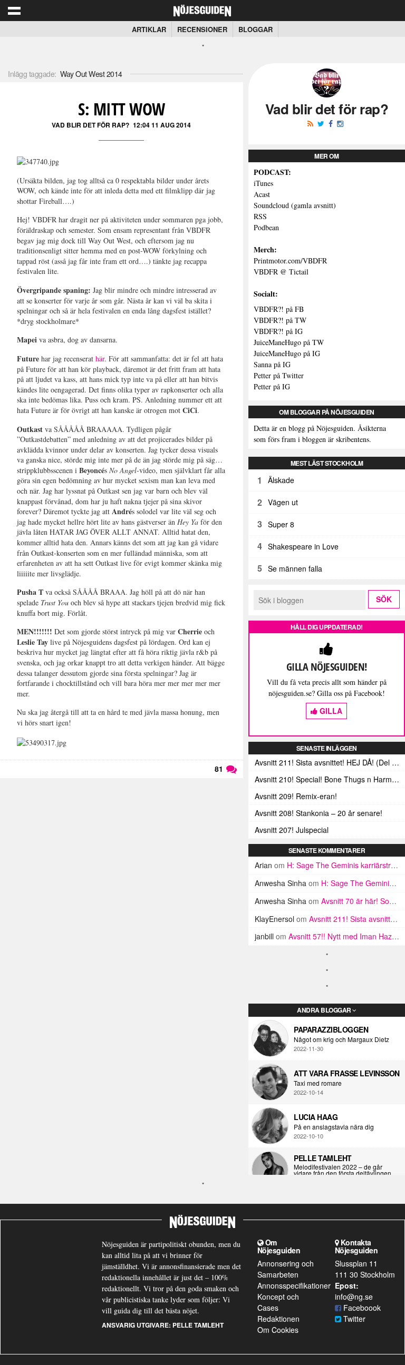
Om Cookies (277, 1329)
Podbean (266, 227)
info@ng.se (354, 1296)
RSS (260, 216)
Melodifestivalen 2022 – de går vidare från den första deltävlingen (342, 1170)
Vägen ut (283, 502)
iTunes (263, 183)
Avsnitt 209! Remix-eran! (296, 796)
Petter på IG (272, 386)
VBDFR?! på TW (280, 320)
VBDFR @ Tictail (281, 272)
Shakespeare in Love (303, 546)
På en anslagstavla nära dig (334, 1127)
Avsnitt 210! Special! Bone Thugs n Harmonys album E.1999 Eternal (330, 779)
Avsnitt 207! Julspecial (292, 829)
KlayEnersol (274, 919)
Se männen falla (295, 568)
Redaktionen (278, 1318)
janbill (264, 936)
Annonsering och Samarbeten (285, 1269)
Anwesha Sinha (280, 883)
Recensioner (202, 29)
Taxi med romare (318, 1083)
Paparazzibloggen (331, 1029)
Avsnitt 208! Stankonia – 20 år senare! (318, 813)
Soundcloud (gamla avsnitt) (295, 205)
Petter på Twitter (279, 375)
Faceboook (361, 1307)
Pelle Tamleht (323, 1158)
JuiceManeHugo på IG (287, 353)
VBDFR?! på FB (279, 309)
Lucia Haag (316, 1117)
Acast (262, 194)
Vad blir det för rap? (90, 125)
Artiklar (149, 29)
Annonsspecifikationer (294, 1285)
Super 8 (281, 524)
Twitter (353, 1318)
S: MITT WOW (121, 108)
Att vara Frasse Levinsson (347, 1073)
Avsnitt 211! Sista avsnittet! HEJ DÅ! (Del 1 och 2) (330, 762)
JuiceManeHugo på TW (289, 342)
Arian (263, 865)
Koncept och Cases (278, 1302)
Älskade (281, 480)
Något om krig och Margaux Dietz (341, 1039)
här (99, 358)
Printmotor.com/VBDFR (290, 261)
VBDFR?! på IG (278, 331)
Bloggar (255, 29)
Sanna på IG (272, 364)
